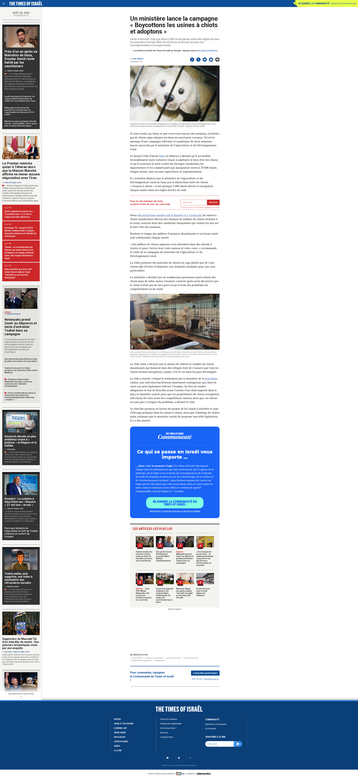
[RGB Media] (181, 773)
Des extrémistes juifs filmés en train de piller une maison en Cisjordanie (20, 360)
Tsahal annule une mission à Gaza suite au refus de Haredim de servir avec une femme (144, 556)
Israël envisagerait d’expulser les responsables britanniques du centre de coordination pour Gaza (164, 595)
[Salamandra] (203, 774)
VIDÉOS (117, 746)
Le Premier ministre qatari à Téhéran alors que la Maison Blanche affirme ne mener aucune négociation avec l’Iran (21, 170)
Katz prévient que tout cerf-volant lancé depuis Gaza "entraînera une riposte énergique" (18, 273)
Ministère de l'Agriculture (142, 660)
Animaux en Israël (173, 658)
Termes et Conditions (168, 719)
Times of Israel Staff (15, 71)
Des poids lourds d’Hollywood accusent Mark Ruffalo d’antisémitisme (164, 556)
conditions (208, 207)
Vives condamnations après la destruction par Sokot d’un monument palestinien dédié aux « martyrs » (20, 396)
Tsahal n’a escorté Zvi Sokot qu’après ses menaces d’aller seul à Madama (20, 370)
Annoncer (164, 732)
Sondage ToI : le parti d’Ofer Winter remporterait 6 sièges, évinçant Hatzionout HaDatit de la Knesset (20, 232)
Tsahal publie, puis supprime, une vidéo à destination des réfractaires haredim (18, 578)
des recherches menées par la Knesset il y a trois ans (169, 215)
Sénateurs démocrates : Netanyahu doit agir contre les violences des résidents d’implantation (18, 382)
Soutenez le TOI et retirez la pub (343, 3)
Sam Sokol (11, 449)
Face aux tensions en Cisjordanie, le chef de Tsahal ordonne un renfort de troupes (20, 532)
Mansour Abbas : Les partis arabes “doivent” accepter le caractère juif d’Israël (184, 593)
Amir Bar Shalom (13, 314)
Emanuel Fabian (13, 586)
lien (162, 156)
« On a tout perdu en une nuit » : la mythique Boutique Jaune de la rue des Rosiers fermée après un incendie (204, 558)
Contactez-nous (166, 737)
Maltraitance (160, 660)
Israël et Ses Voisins (123, 724)
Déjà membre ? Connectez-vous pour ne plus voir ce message (175, 511)
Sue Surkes (138, 59)
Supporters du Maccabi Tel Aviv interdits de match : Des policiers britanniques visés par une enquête (20, 643)
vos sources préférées (207, 51)
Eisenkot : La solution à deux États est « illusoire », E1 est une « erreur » (20, 502)
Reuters (8, 652)
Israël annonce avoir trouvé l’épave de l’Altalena (203, 592)
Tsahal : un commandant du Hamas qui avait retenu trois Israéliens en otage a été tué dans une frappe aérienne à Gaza (19, 253)
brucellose (211, 378)
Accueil (117, 719)
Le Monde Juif (120, 728)
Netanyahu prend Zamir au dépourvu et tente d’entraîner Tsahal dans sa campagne (185, 557)
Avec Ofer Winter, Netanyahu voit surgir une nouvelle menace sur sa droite (143, 594)
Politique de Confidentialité (171, 724)
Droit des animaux (191, 658)
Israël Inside (137, 658)
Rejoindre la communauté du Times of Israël (175, 502)
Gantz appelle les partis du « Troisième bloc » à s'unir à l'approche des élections (18, 214)
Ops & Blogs (119, 737)
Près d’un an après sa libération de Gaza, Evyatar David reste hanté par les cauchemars (20, 59)
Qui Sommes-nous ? (168, 728)
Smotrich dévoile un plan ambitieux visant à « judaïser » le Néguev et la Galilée (20, 441)
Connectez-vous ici (211, 679)
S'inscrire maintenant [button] (205, 673)
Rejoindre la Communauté (313, 3)
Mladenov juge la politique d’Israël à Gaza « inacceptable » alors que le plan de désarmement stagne (20, 123)
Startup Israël (121, 741)
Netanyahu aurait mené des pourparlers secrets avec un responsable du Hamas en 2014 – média (19, 111)
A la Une (118, 750)
